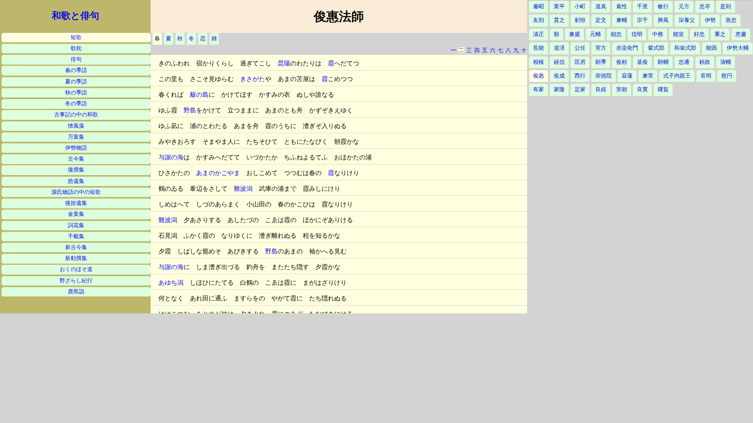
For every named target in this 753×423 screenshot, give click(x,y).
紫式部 (656, 48)
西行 (580, 76)
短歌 (76, 37)
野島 (190, 110)
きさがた (252, 79)
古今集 (76, 159)
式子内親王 (677, 76)
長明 (705, 76)
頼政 (704, 62)
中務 (657, 34)
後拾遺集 (76, 203)
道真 (600, 6)
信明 (636, 34)
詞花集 (76, 225)
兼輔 (621, 20)
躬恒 (580, 20)
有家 (538, 89)
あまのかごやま (218, 173)
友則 (538, 20)
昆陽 (284, 63)
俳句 (76, 59)
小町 (580, 6)
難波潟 (243, 188)
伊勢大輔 (738, 48)
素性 (621, 6)
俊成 (559, 76)
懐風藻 (76, 126)
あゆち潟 (171, 282)
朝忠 (616, 34)
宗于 (642, 20)
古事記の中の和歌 (76, 115)
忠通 (683, 62)
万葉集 (76, 137)
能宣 (678, 34)
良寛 (642, 89)
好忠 (699, 34)
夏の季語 (76, 82)
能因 (711, 48)
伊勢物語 (76, 148)
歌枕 (76, 48)
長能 (538, 48)
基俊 (642, 62)
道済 (559, 48)
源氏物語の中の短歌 (76, 192)
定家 (580, 89)
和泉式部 (685, 48)
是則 (725, 6)
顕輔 (663, 62)
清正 (538, 34)
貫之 (559, 20)
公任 (580, 48)
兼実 (647, 76)
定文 (600, 20)
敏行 (663, 6)
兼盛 (574, 34)
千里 (642, 6)
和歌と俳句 (75, 16)
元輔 (595, 34)
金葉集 (76, 214)
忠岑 (704, 6)
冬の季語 (76, 104)
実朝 (621, 89)
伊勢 (710, 20)
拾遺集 (76, 181)
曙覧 (663, 89)
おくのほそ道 (76, 269)
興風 (663, 20)
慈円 (726, 76)
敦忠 (731, 20)
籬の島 (199, 94)
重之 (720, 34)
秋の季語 (76, 93)
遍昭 (538, 6)
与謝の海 (171, 157)
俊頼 (621, 62)
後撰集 (76, 170)
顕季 (600, 62)
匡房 (580, 62)
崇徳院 (603, 76)
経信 (559, 62)
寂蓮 (627, 76)
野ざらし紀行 (76, 281)
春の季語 (76, 70)
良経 (600, 89)
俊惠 (538, 76)
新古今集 (76, 247)
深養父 (686, 20)
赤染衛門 (627, 48)
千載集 (76, 236)
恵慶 (740, 34)
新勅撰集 (76, 258)
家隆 (559, 89)
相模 (538, 62)
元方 (683, 6)
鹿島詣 (76, 292)
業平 (559, 6)
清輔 (725, 62)
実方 (600, 48)
